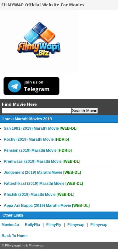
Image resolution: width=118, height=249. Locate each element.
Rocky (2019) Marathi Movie (36, 139)
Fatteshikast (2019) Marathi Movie (43, 183)
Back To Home (15, 236)
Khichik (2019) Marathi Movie (39, 194)
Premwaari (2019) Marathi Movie (42, 161)
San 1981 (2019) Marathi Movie (40, 128)
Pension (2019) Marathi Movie (38, 150)
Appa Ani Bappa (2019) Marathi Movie (47, 205)
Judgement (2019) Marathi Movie (42, 172)
